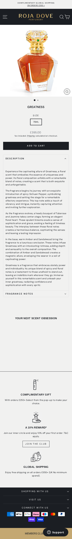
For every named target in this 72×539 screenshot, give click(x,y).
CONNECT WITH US (35, 507)
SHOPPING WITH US (35, 491)
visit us (35, 499)
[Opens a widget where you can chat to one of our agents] (55, 532)
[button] (36, 533)
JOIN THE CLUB (36, 443)
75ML (36, 121)
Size (36, 115)
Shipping (31, 136)
